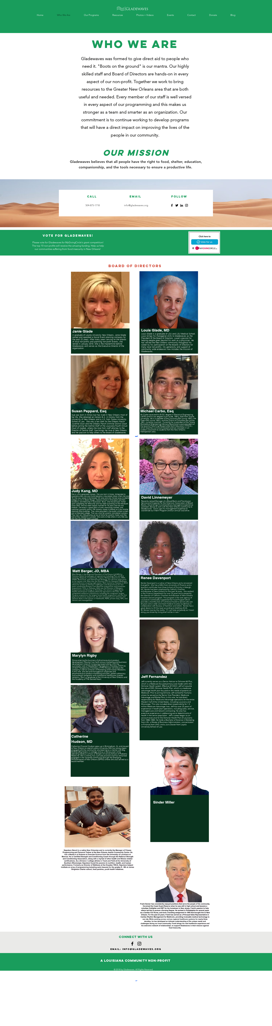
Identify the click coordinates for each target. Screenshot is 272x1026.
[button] (91, 15)
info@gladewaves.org (136, 205)
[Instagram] (186, 205)
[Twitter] (177, 205)
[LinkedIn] (182, 205)
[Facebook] (172, 205)
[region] (100, 403)
